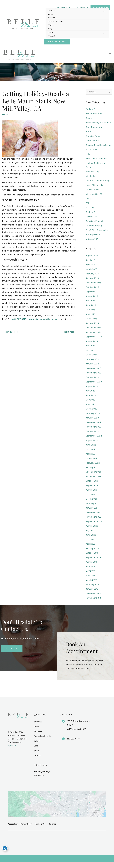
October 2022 (92, 431)
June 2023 (91, 395)
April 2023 (90, 404)
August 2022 (92, 440)
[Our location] (111, 858)
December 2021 (93, 472)
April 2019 (90, 575)
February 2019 (92, 584)
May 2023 (90, 400)
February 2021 (92, 503)
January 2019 (92, 589)
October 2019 (92, 553)
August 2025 (92, 296)
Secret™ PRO (92, 216)
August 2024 (92, 341)
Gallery (37, 741)
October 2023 (92, 377)
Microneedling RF (94, 194)
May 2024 (90, 350)
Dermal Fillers (92, 140)
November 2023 (93, 373)
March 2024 (91, 355)
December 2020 (93, 512)
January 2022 (92, 467)
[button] (100, 7)
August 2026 (92, 255)
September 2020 (94, 521)
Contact (37, 755)
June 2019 (90, 566)
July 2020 (90, 530)
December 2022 (93, 422)
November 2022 (93, 427)
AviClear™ (90, 109)
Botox (88, 131)
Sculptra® (90, 212)
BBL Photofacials (94, 113)
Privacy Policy (26, 824)
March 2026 (91, 269)
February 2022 (93, 463)
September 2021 (93, 485)
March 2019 (91, 580)
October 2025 (92, 287)
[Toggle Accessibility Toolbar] (5, 848)
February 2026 (93, 274)
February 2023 (93, 413)
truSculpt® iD (92, 239)
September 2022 (94, 436)
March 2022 (91, 458)
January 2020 (92, 548)
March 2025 (91, 319)
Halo (88, 154)
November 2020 (93, 517)
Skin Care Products (95, 221)
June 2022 (91, 445)
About (37, 726)
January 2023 (92, 418)
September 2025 (94, 292)
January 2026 (92, 278)
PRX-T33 (90, 207)
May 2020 (90, 539)
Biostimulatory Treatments (98, 122)
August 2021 (91, 490)
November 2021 (93, 476)
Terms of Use (41, 824)
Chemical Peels (93, 136)
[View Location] (56, 8)
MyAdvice (12, 745)
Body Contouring (94, 127)
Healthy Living (92, 171)
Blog (36, 746)
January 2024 (92, 364)
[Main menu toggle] (110, 53)
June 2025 (91, 305)
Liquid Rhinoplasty (94, 185)
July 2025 (90, 301)
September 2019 (93, 557)
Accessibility (13, 824)
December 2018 (93, 593)
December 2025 (93, 283)
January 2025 (92, 323)
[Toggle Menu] (104, 11)
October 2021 (92, 481)
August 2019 (91, 562)
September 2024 (94, 337)
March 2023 (91, 409)
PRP (88, 203)
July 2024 (90, 346)
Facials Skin (91, 149)
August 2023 (92, 386)
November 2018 (93, 598)
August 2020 (92, 526)
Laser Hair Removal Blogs (98, 180)
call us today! (11, 648)
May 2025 (90, 310)
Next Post (70, 332)
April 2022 (90, 454)
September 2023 (94, 382)
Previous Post (10, 332)
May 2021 (90, 494)
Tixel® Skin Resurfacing (97, 230)
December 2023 (93, 368)
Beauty (89, 118)
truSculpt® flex (93, 234)
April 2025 (90, 314)
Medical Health (93, 189)
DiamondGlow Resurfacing (98, 145)
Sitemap (52, 824)
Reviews (38, 731)
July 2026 (90, 260)
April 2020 (90, 544)
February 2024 (93, 359)
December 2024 (93, 328)
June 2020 (91, 535)
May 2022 (90, 449)
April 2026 (90, 265)
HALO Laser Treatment (96, 158)
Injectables (91, 176)
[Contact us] (104, 858)
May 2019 (90, 571)
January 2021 (92, 508)
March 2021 (91, 499)
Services (38, 721)
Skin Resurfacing (94, 225)
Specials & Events (42, 736)
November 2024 (93, 332)
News (5, 114)
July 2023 (90, 391)
